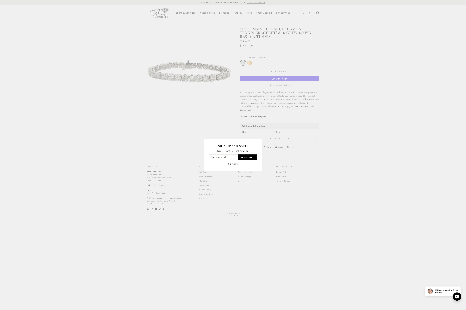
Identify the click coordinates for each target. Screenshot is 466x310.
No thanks (233, 163)
